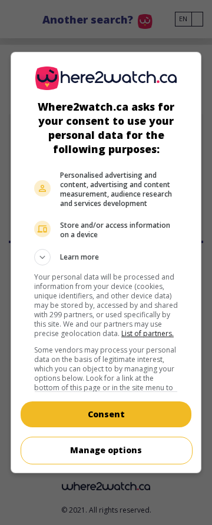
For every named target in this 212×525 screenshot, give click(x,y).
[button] (106, 257)
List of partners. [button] (147, 333)
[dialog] (106, 262)
